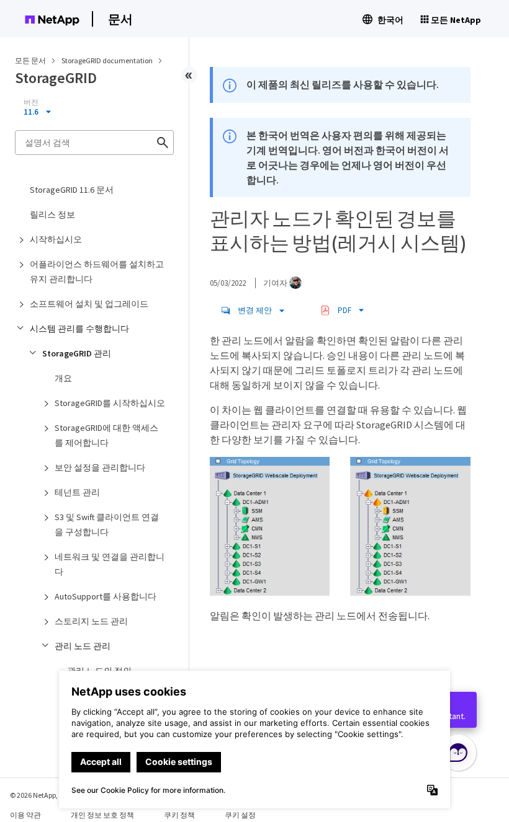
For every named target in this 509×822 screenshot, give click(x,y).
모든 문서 (30, 60)
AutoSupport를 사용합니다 (105, 596)
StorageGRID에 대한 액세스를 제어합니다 (106, 435)
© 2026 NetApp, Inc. (40, 795)
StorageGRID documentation (107, 60)
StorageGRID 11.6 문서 (72, 189)
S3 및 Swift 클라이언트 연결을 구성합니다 (107, 524)
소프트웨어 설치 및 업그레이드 (89, 303)
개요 (63, 378)
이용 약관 (25, 815)
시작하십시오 (56, 239)
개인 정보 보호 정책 (102, 815)
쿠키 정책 (179, 815)
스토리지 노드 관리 (91, 621)
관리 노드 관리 (82, 646)
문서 (120, 19)
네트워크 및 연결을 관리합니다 (109, 564)
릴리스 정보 (52, 214)
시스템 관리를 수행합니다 (79, 328)
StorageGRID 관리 (76, 353)
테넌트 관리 (77, 492)
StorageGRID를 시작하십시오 (110, 403)
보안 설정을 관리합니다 (100, 467)
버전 (31, 102)
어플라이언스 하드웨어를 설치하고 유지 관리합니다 (97, 272)
